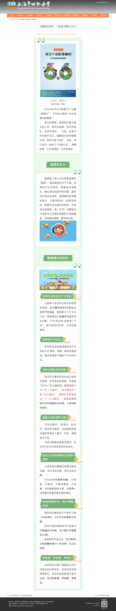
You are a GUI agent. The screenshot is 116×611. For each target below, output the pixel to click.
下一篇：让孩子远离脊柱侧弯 (102, 595)
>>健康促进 (28, 19)
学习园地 (94, 15)
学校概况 (30, 15)
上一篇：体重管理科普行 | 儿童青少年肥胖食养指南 (19, 595)
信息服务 (48, 15)
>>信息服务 (22, 19)
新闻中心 (21, 15)
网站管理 (103, 2)
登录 (107, 2)
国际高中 (76, 15)
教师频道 (85, 15)
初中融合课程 (67, 15)
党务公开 (39, 15)
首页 (11, 15)
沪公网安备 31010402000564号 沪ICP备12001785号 (22, 605)
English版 (97, 2)
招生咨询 (103, 15)
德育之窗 (57, 15)
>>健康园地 (34, 19)
